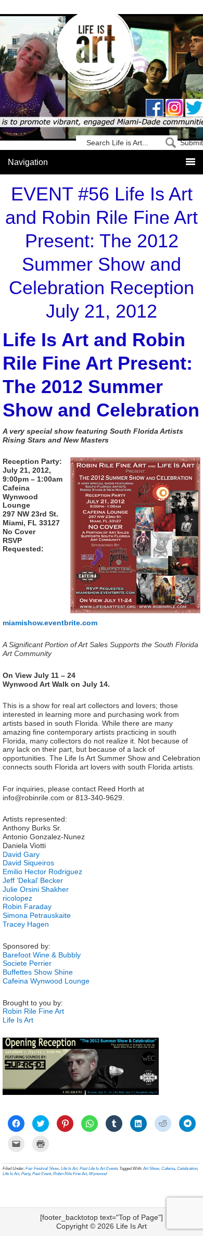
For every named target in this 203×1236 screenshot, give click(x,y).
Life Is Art (101, 53)
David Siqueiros (28, 863)
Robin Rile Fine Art (33, 1011)
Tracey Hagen (26, 924)
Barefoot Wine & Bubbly (42, 955)
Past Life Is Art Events (99, 1168)
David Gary (21, 854)
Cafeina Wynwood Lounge (46, 981)
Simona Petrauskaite (37, 915)
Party (25, 1173)
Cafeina (168, 1168)
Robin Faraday (27, 906)
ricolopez (17, 898)
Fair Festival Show (42, 1168)
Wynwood (98, 1173)
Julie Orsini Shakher (36, 889)
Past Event (41, 1173)
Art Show (151, 1168)
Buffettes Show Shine (38, 972)
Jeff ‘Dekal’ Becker (33, 880)
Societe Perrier (27, 963)
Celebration (187, 1168)
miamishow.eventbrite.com (50, 623)
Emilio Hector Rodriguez (42, 871)
